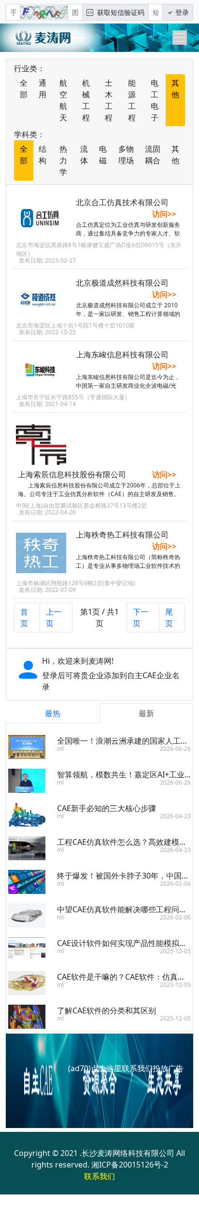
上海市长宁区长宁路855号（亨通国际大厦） (73, 397)
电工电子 (154, 100)
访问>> (164, 214)
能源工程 (132, 100)
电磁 (103, 155)
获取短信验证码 (118, 12)
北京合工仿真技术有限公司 (122, 202)
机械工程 (86, 100)
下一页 (140, 617)
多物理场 (126, 155)
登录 (181, 12)
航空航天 (63, 100)
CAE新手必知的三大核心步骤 (106, 808)
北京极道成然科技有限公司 (122, 282)
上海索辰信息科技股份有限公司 (72, 474)
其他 (175, 89)
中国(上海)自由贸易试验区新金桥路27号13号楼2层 (81, 505)
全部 (24, 89)
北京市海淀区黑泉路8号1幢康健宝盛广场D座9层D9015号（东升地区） (99, 249)
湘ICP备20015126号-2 (129, 1164)
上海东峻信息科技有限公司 (122, 354)
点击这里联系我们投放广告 (137, 1068)
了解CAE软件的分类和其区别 (106, 1010)
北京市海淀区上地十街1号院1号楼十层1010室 (75, 325)
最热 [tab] (52, 713)
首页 (24, 617)
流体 (84, 155)
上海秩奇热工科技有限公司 (122, 534)
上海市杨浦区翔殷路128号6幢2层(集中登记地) (75, 583)
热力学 (63, 160)
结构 (42, 155)
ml (60, 749)
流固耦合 (152, 155)
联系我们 (99, 1176)
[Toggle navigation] (179, 37)
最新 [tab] (146, 713)
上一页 (53, 617)
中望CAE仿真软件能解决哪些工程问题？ (126, 909)
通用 (42, 89)
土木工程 (109, 100)
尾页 (169, 617)
